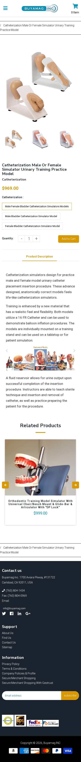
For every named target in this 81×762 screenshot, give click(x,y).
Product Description (39, 256)
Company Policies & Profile (18, 673)
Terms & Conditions (14, 668)
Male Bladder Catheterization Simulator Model (31, 216)
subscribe (70, 695)
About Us (7, 633)
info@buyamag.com (14, 608)
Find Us (6, 637)
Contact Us (9, 642)
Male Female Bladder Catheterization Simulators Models (37, 206)
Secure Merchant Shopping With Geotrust (27, 682)
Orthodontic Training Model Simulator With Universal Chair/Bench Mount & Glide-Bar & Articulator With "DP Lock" (40, 504)
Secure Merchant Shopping (19, 678)
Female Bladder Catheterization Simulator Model (32, 226)
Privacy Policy (10, 664)
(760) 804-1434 (15, 590)
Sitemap (7, 647)
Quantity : (8, 238)
